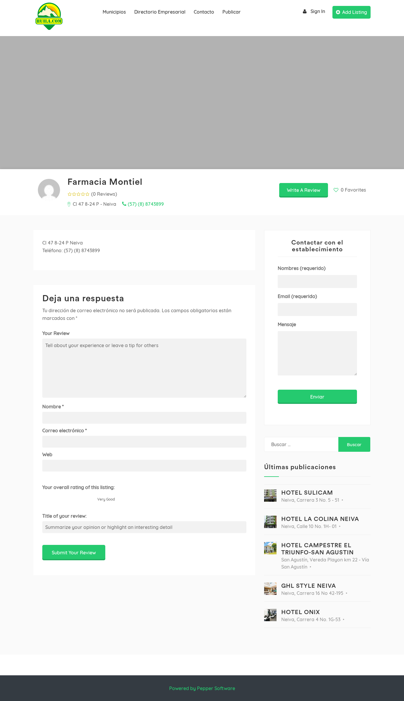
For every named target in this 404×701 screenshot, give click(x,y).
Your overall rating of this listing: (78, 487)
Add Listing (354, 12)
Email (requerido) (297, 296)
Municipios (114, 12)
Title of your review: (64, 516)
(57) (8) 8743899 (146, 204)
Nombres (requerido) (302, 268)
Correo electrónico (64, 430)
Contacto (204, 12)
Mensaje (287, 324)
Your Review (56, 333)
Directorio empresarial (159, 12)
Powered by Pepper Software (202, 688)
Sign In (318, 11)
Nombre (53, 406)
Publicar (231, 12)
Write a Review (303, 190)
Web (47, 454)
